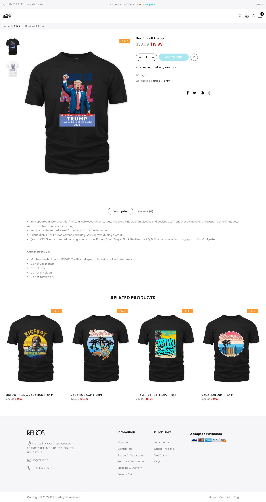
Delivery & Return (164, 67)
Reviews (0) (145, 211)
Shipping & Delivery (130, 468)
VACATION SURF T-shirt (217, 395)
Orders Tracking (164, 449)
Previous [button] (30, 113)
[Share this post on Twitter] (194, 93)
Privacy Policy (126, 474)
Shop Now (150, 4)
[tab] (120, 211)
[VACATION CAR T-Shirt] (100, 348)
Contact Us (125, 449)
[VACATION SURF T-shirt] (231, 348)
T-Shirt (17, 26)
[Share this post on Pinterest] (202, 93)
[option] (76, 113)
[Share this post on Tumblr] (209, 93)
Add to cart (174, 57)
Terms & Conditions (130, 455)
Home (6, 26)
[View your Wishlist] (253, 16)
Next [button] (124, 113)
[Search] (240, 16)
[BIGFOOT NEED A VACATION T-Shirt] (35, 348)
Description (120, 211)
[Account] (247, 16)
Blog (236, 497)
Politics (155, 81)
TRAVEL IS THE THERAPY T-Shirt (157, 395)
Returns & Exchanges (131, 461)
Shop (212, 497)
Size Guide (143, 67)
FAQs (157, 461)
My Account (161, 442)
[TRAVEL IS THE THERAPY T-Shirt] (166, 348)
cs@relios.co (40, 460)
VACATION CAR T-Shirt (86, 395)
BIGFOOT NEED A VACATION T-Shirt (29, 395)
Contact (224, 497)
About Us (123, 442)
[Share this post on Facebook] (188, 93)
